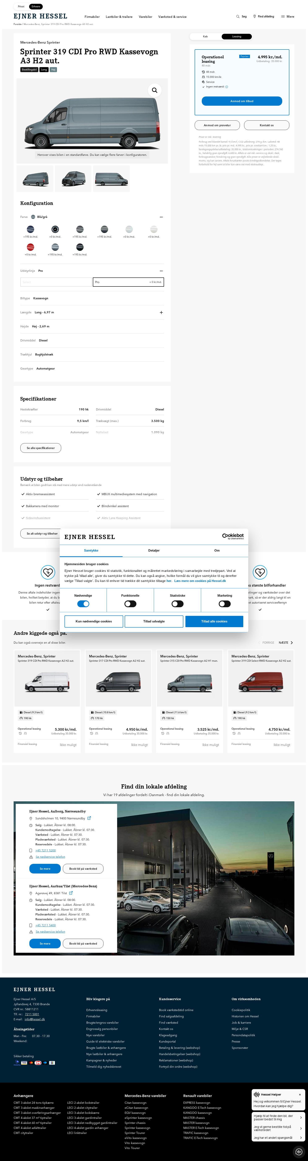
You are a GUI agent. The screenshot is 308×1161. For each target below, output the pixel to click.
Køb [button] (205, 36)
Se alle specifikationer (41, 448)
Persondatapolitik (243, 1035)
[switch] (130, 604)
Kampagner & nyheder (101, 1060)
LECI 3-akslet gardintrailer (84, 1118)
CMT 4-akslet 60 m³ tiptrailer (33, 1123)
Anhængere (23, 1095)
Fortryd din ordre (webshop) (178, 1067)
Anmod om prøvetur (217, 125)
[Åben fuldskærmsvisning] (155, 90)
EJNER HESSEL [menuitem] (41, 16)
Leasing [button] (236, 36)
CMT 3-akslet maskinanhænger (34, 1108)
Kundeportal (167, 1041)
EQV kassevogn (135, 1113)
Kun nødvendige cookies (94, 621)
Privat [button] (21, 6)
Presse (236, 1041)
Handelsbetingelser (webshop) (179, 1054)
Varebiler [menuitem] (145, 17)
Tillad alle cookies (214, 621)
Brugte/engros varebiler (102, 1022)
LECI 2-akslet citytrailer (82, 1108)
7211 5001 (32, 1014)
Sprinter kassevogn (137, 1128)
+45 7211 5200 (45, 850)
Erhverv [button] (36, 6)
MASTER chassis (194, 1118)
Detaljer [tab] (154, 550)
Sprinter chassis (135, 1123)
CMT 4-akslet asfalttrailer (30, 1128)
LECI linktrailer (77, 1133)
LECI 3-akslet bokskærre (83, 1113)
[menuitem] (241, 16)
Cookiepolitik (241, 1010)
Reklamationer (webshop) (176, 1060)
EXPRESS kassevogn (196, 1103)
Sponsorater (240, 1048)
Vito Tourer (132, 1148)
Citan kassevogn (135, 1103)
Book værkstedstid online (176, 1010)
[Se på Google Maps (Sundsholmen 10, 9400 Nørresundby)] (89, 819)
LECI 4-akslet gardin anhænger (87, 1128)
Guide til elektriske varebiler (105, 1041)
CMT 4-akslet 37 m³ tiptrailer (33, 1118)
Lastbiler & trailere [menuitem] (119, 17)
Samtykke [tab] (91, 550)
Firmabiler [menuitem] (92, 17)
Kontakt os (267, 125)
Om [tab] (217, 550)
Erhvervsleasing (96, 1010)
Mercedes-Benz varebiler (145, 1095)
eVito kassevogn (136, 1138)
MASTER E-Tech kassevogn (201, 1128)
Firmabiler (93, 1016)
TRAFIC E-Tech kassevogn (200, 1138)
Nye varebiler (95, 1035)
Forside (18, 24)
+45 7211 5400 (45, 925)
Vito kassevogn (135, 1143)
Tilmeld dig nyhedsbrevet (103, 1067)
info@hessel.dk (35, 1019)
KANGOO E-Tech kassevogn (202, 1108)
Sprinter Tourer (135, 1133)
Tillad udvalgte (154, 621)
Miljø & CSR (240, 1029)
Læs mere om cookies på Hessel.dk (200, 581)
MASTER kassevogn (196, 1123)
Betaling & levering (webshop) (179, 1048)
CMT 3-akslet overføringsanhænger (37, 1113)
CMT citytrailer (23, 1133)
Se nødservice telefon (50, 857)
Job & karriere (241, 1022)
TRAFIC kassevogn (195, 1133)
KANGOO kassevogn (197, 1113)
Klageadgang (168, 1035)
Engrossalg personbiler (102, 1029)
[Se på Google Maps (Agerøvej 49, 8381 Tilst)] (71, 894)
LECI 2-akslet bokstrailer (83, 1103)
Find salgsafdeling (171, 1016)
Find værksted (168, 1022)
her (169, 581)
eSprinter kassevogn (138, 1118)
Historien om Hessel (245, 1016)
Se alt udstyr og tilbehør (42, 533)
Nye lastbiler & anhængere (104, 1054)
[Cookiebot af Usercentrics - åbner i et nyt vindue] (225, 537)
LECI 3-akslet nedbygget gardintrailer (92, 1123)
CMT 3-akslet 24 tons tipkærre (34, 1103)
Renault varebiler (197, 1095)
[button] (92, 216)
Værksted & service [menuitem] (172, 17)
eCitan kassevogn (136, 1108)
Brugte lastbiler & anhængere (106, 1048)
